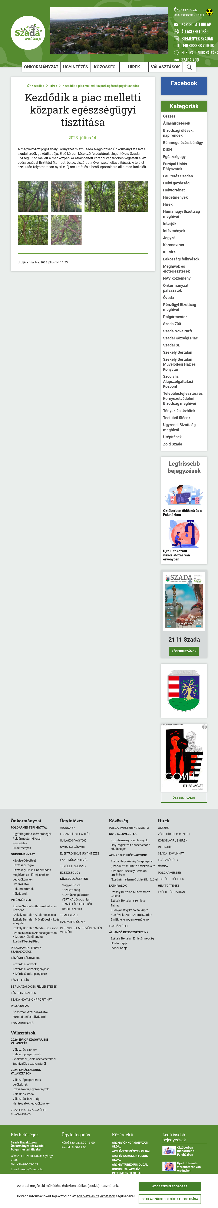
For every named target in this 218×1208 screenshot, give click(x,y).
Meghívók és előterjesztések (176, 268)
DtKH (167, 149)
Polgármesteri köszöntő (129, 827)
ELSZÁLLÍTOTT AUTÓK (77, 904)
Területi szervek (73, 866)
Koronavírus (173, 245)
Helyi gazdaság (176, 183)
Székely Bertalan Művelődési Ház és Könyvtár (179, 364)
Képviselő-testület (24, 860)
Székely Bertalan (177, 352)
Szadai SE (171, 345)
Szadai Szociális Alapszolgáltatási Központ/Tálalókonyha (35, 934)
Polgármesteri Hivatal (27, 838)
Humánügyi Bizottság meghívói (181, 213)
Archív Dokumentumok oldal (130, 1157)
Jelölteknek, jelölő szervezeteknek (34, 1059)
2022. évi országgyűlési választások (29, 1111)
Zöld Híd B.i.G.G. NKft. (174, 834)
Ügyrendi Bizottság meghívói (179, 427)
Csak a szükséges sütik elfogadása (170, 1199)
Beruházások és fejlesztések (34, 986)
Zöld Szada (172, 444)
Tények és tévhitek (179, 410)
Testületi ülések (177, 417)
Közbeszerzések (23, 993)
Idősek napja (119, 948)
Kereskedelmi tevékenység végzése (81, 930)
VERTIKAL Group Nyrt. (76, 899)
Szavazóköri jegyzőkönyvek (31, 1089)
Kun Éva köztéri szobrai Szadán (131, 914)
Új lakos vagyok (73, 840)
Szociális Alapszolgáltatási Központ (178, 381)
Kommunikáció (22, 1023)
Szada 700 (172, 324)
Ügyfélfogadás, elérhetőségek (32, 834)
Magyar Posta (71, 885)
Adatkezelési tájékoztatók (96, 1196)
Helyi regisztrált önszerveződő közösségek (130, 846)
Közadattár (20, 980)
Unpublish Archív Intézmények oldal (127, 1171)
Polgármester (175, 317)
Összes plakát (184, 797)
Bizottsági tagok (23, 865)
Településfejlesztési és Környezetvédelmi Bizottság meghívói (183, 398)
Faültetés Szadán (178, 176)
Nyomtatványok (72, 847)
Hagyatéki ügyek (73, 922)
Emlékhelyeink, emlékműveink (130, 919)
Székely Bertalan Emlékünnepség (132, 938)
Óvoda (168, 297)
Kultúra (169, 252)
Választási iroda (23, 1094)
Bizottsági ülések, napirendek (178, 133)
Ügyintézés (75, 66)
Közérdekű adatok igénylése (31, 969)
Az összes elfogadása (169, 1186)
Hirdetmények (175, 197)
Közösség (105, 66)
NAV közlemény (177, 278)
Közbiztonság (71, 890)
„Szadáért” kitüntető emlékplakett (133, 866)
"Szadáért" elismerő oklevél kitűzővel (134, 879)
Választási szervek (25, 1049)
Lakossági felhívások (181, 259)
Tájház (115, 905)
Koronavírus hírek (172, 840)
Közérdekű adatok (25, 964)
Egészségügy (174, 156)
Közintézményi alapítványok (129, 840)
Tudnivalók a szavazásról (29, 1063)
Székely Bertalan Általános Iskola (34, 914)
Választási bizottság (26, 1098)
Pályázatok (20, 893)
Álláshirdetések (176, 123)
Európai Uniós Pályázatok (175, 166)
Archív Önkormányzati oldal (130, 1144)
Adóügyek (67, 827)
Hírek (134, 66)
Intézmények (174, 230)
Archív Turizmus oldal (130, 1164)
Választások (165, 66)
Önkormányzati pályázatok (176, 288)
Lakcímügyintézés (74, 860)
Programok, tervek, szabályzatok (26, 949)
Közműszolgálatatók (75, 894)
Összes (169, 116)
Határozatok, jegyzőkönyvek (31, 1103)
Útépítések (172, 437)
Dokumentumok (23, 889)
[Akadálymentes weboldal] (209, 12)
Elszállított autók (75, 834)
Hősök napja (119, 943)
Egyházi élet (119, 926)
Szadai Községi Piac (180, 338)
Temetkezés (69, 915)
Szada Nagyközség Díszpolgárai (132, 861)
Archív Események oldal (131, 1151)
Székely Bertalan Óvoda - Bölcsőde (35, 928)
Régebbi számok (184, 651)
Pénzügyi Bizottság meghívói (179, 307)
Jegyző (169, 238)
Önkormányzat (41, 66)
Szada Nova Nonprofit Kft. (31, 999)
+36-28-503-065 (27, 1164)
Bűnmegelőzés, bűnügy (183, 142)
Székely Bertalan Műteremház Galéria (130, 894)
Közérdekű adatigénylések (30, 973)
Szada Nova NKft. (178, 331)
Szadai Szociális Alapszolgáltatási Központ (35, 908)
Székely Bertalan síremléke (128, 900)
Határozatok (21, 884)
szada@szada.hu (31, 1169)
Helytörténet (174, 190)
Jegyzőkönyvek (23, 879)
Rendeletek (20, 843)
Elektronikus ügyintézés (79, 853)
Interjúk (169, 223)
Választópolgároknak (27, 1054)
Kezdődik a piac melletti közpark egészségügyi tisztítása (101, 86)
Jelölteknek (20, 1084)
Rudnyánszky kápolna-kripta (129, 910)
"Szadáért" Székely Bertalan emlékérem (129, 872)
